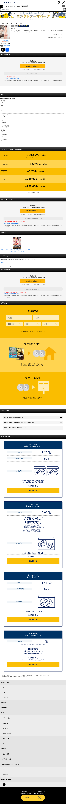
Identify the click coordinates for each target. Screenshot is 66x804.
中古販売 (5, 728)
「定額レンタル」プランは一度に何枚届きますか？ (16, 427)
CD (6, 6)
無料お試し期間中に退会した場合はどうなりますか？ (16, 417)
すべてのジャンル (13, 19)
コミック (11, 6)
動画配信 (25, 6)
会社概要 (3, 675)
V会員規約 (8, 675)
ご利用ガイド (5, 738)
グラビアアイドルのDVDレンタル (37, 19)
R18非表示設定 (7, 733)
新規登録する (33, 490)
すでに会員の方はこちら (39, 69)
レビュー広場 (5, 754)
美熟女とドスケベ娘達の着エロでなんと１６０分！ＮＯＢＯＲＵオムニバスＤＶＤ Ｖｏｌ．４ (16, 250)
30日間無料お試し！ (32, 66)
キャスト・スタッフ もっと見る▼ (56, 37)
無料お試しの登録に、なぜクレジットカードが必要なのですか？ (19, 422)
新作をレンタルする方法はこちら (12, 78)
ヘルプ (3, 744)
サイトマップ (28, 676)
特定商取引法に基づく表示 (7, 676)
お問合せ (4, 749)
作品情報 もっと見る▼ (58, 34)
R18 (63, 6)
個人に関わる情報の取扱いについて (46, 675)
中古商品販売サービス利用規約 (32, 675)
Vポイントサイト (6, 759)
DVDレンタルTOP (4, 19)
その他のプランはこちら (26, 69)
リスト (59, 3)
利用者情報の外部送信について (19, 676)
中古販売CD (18, 6)
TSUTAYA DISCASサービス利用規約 (18, 675)
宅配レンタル (6, 718)
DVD (2, 6)
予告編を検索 (7, 45)
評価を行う (5, 40)
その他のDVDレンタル (23, 19)
